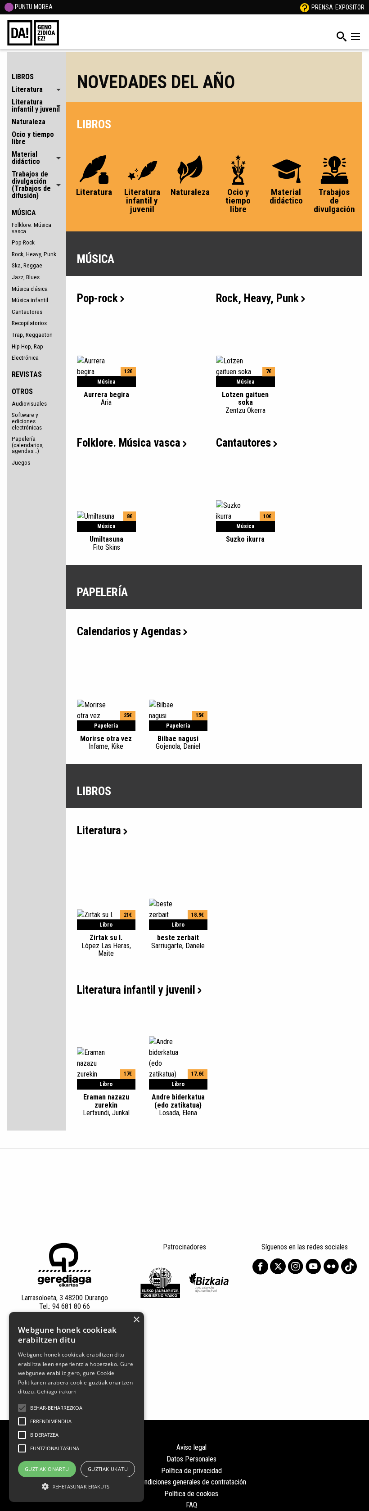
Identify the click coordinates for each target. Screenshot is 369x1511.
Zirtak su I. (106, 945)
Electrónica (25, 357)
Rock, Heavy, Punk (34, 254)
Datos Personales (191, 1459)
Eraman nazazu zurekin (106, 1105)
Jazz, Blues (26, 276)
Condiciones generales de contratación (191, 1482)
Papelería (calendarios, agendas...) (28, 444)
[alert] (76, 1407)
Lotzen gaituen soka (245, 402)
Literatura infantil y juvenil (136, 989)
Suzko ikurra (245, 539)
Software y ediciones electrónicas (27, 420)
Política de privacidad (191, 1470)
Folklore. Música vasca (31, 228)
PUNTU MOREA (33, 6)
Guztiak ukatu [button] (108, 1469)
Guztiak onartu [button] (47, 1469)
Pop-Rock (23, 242)
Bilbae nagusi (178, 742)
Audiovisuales (29, 403)
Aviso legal (191, 1447)
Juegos (21, 462)
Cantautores (27, 311)
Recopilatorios (29, 322)
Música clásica (30, 288)
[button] (22, 1408)
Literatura (99, 830)
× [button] (136, 1319)
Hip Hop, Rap (27, 346)
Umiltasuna (106, 543)
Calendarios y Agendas (129, 631)
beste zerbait (178, 941)
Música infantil (30, 299)
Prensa (322, 7)
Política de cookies (191, 1493)
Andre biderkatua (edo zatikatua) (178, 1105)
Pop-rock (97, 298)
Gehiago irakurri (56, 1391)
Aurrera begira (106, 398)
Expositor (349, 7)
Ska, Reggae (27, 265)
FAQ (191, 1505)
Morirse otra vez (106, 742)
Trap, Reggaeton (32, 334)
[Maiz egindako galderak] (304, 7)
